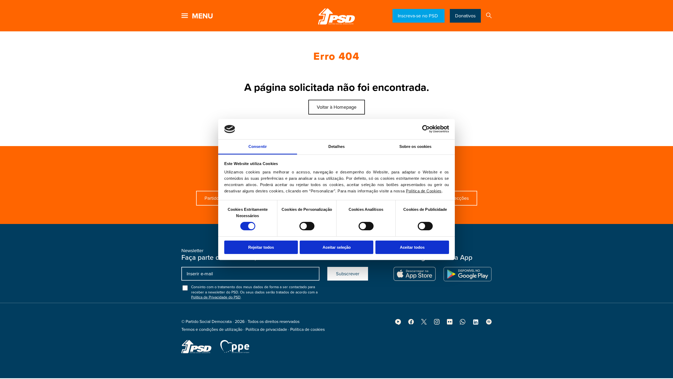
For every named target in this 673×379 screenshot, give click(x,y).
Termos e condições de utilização (211, 329)
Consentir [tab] (257, 146)
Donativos (465, 16)
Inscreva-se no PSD (418, 16)
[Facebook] (411, 323)
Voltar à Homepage (336, 107)
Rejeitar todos (261, 247)
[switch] (306, 226)
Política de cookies (307, 329)
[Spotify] (489, 323)
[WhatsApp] (462, 323)
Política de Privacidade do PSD (216, 297)
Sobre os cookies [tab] (415, 146)
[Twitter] (424, 323)
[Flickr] (449, 323)
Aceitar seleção (337, 247)
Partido (212, 198)
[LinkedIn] (476, 323)
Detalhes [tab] (336, 146)
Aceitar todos (412, 247)
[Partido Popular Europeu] (234, 346)
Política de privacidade (266, 329)
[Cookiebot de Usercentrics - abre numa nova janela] (426, 129)
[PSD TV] (398, 323)
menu (202, 16)
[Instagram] (437, 323)
